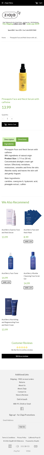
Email (29, 404)
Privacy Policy (21, 437)
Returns (22, 382)
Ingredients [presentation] (9, 144)
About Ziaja (22, 389)
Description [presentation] (9, 139)
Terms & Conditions (8, 437)
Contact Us (22, 392)
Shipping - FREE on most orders (22, 379)
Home (4, 37)
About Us (22, 385)
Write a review (22, 356)
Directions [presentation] (22, 139)
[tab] (9, 139)
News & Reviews (22, 395)
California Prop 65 (34, 437)
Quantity (5, 115)
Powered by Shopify (32, 441)
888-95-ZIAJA (18, 404)
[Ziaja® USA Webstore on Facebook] (22, 409)
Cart (40, 3)
